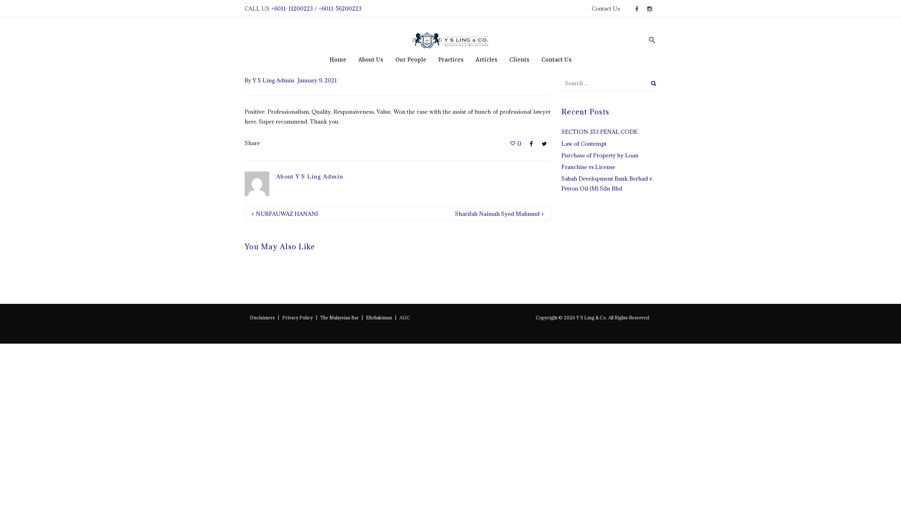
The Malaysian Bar (339, 317)
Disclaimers (262, 317)
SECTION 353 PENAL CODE (599, 131)
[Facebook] (636, 12)
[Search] (653, 83)
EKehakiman (379, 317)
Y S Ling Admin (273, 80)
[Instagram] (649, 12)
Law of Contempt (583, 143)
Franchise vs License (588, 166)
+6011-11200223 (292, 8)
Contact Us (606, 8)
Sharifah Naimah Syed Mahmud (497, 213)
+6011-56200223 (340, 8)
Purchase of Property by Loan (599, 155)
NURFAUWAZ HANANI (287, 213)
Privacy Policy (297, 317)
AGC (404, 317)
